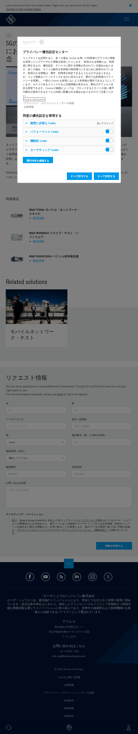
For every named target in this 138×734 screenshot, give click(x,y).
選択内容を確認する (38, 160)
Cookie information (34, 99)
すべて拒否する (106, 176)
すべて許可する (79, 176)
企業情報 (29, 106)
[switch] (109, 131)
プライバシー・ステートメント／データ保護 (49, 103)
